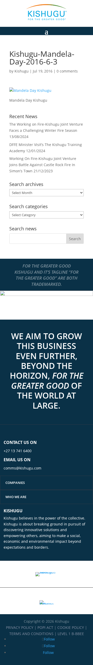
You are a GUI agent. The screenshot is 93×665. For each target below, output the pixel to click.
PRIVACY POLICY (19, 627)
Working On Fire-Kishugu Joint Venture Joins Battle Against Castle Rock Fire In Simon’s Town (42, 164)
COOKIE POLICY (70, 627)
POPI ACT (45, 627)
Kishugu (21, 71)
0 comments (67, 71)
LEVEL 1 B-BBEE (71, 633)
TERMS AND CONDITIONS (31, 633)
